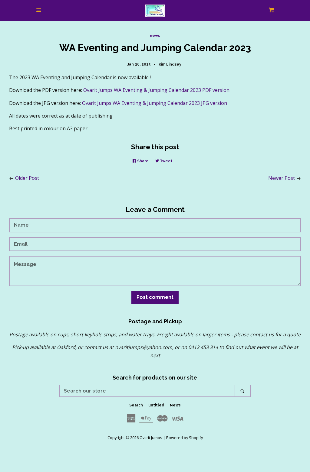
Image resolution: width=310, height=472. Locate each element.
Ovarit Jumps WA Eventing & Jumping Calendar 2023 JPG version (154, 103)
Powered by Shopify (184, 437)
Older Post (27, 178)
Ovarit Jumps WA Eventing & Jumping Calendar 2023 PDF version (156, 90)
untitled (156, 405)
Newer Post (281, 178)
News (175, 405)
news (155, 36)
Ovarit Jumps (151, 437)
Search (136, 405)
